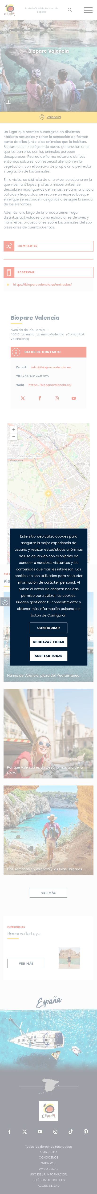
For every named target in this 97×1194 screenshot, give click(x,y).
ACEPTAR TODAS (48, 655)
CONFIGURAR (48, 627)
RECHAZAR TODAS (48, 642)
